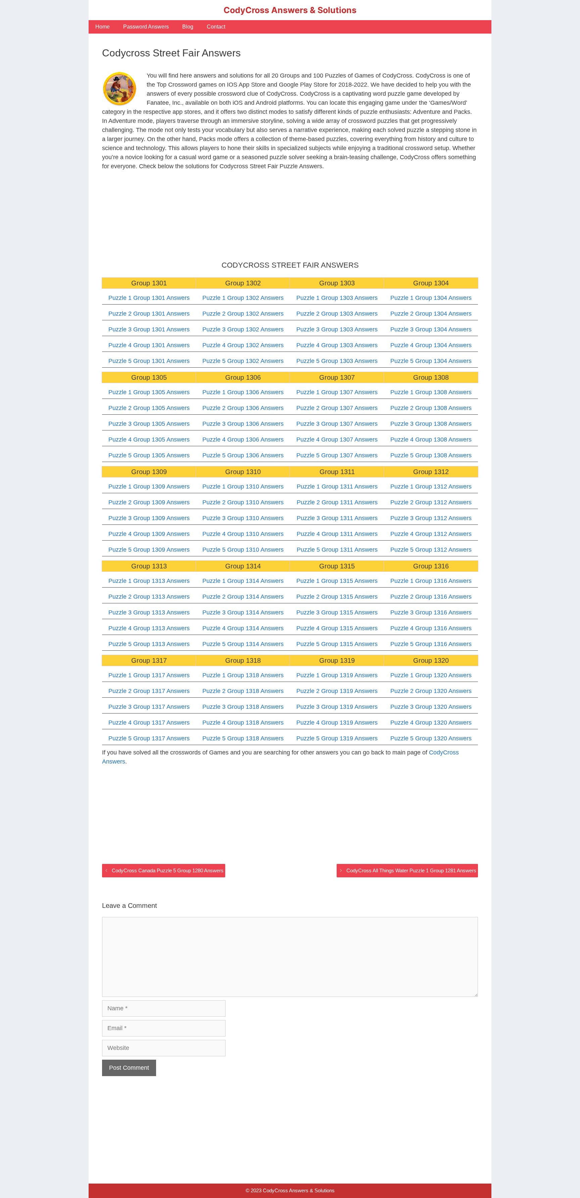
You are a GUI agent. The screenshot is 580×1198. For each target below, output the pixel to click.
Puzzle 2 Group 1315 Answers (337, 596)
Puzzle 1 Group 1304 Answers (431, 297)
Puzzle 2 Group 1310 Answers (243, 502)
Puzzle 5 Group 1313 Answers (149, 644)
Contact (216, 27)
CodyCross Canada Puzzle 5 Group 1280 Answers (168, 870)
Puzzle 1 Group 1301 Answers (149, 297)
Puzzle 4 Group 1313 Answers (149, 628)
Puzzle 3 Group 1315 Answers (337, 612)
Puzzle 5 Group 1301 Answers (149, 361)
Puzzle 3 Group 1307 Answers (337, 423)
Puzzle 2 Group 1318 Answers (243, 691)
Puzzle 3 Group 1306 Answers (243, 423)
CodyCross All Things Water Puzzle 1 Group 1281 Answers (411, 870)
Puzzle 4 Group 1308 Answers (431, 439)
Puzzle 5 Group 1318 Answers (243, 738)
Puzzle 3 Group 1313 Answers (149, 612)
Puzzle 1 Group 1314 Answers (243, 581)
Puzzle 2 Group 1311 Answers (337, 502)
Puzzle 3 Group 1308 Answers (431, 423)
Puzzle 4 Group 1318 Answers (243, 722)
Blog (187, 27)
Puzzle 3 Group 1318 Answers (243, 706)
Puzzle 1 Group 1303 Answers (337, 297)
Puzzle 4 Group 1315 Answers (337, 628)
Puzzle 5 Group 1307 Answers (337, 455)
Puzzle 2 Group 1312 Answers (431, 502)
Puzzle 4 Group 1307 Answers (337, 439)
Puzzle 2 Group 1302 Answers (243, 313)
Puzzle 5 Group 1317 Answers (149, 738)
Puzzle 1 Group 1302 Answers (243, 297)
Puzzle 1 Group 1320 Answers (431, 675)
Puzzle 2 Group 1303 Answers (337, 313)
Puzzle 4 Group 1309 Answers (149, 534)
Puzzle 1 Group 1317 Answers (149, 675)
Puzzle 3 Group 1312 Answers (431, 518)
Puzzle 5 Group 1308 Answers (431, 455)
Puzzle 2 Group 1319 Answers (337, 691)
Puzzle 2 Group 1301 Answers (149, 313)
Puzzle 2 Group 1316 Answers (431, 596)
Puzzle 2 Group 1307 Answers (337, 408)
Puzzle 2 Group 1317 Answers (149, 691)
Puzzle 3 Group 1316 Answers (431, 612)
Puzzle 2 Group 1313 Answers (149, 596)
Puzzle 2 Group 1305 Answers (149, 408)
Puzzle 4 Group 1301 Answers (149, 345)
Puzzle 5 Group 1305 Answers (149, 455)
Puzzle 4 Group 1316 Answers (431, 628)
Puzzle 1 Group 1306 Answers (243, 392)
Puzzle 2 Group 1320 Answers (431, 691)
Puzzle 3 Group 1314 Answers (243, 612)
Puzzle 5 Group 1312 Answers (431, 549)
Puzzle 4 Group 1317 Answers (149, 722)
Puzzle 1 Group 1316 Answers (431, 581)
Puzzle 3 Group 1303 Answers (337, 329)
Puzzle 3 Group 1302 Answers (243, 329)
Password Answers (146, 27)
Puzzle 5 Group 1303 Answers (337, 361)
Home (102, 27)
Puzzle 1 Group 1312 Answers (431, 486)
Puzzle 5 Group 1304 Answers (431, 361)
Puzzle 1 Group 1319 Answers (337, 675)
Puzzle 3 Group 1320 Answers (431, 706)
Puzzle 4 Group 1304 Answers (431, 345)
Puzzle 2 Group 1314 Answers (243, 596)
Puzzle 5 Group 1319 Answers (337, 738)
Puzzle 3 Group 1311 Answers (337, 518)
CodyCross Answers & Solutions (290, 10)
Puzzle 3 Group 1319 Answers (337, 706)
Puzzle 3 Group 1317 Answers (149, 706)
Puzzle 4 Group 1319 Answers (337, 722)
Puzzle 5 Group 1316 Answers (431, 644)
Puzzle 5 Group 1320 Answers (431, 738)
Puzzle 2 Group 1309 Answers (149, 502)
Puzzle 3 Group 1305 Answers (149, 423)
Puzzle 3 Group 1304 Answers (431, 329)
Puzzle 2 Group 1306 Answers (243, 408)
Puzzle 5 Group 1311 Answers (337, 549)
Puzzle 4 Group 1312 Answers (431, 534)
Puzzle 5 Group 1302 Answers (243, 361)
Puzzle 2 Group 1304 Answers (431, 313)
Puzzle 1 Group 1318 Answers (243, 675)
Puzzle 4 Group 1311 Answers (337, 534)
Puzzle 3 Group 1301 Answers (149, 329)
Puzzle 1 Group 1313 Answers (149, 581)
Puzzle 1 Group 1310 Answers (243, 486)
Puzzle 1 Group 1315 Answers (337, 581)
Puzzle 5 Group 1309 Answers (149, 549)
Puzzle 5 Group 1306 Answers (243, 455)
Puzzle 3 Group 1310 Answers (243, 518)
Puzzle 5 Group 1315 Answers (337, 644)
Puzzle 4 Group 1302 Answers (243, 345)
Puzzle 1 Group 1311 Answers (337, 486)
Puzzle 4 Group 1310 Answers (243, 534)
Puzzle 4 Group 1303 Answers (337, 345)
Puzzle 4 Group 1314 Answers (243, 628)
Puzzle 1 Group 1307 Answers (337, 392)
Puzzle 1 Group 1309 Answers (149, 486)
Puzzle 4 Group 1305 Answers (149, 439)
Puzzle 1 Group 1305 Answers (149, 392)
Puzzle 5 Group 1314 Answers (243, 644)
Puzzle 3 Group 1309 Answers (149, 518)
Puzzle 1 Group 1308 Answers (431, 392)
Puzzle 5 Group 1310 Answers (243, 549)
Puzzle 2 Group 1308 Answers (431, 408)
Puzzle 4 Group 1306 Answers (243, 439)
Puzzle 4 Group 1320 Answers (431, 722)
